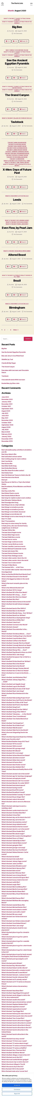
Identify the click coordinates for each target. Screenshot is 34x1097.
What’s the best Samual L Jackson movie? (16, 975)
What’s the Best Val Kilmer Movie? (13, 1052)
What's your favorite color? (11, 739)
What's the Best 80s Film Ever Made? (14, 597)
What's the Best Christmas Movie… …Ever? (16, 634)
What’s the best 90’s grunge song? (17, 220)
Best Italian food (7, 473)
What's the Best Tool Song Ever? (13, 723)
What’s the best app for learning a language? (17, 776)
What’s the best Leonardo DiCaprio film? (15, 877)
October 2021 (6, 406)
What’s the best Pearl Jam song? (17, 224)
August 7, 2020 (16, 203)
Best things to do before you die (17, 50)
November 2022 (7, 399)
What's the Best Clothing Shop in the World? (16, 636)
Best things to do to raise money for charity (16, 516)
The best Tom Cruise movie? (11, 562)
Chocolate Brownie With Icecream (13, 380)
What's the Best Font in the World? (13, 666)
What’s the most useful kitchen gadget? (15, 1059)
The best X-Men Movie (17, 159)
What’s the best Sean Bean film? (12, 990)
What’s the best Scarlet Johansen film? (15, 977)
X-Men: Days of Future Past (17, 171)
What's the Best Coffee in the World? (14, 640)
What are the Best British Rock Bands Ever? (16, 574)
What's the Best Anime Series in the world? (16, 601)
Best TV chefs (6, 519)
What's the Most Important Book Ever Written (17, 737)
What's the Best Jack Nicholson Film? (14, 677)
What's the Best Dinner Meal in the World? (16, 647)
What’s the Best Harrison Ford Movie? (14, 850)
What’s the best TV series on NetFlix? (14, 1048)
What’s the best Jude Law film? (12, 863)
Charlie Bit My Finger (9, 363)
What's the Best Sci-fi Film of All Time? (17, 160)
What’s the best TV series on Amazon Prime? (17, 1045)
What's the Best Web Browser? (12, 728)
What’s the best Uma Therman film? (14, 1050)
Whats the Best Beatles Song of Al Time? (15, 741)
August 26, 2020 (22, 284)
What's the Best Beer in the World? (13, 611)
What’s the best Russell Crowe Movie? (14, 972)
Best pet (4, 480)
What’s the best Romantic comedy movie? (16, 970)
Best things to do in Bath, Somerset (13, 512)
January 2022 (6, 401)
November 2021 (7, 404)
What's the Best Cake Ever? (11, 622)
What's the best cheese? (10, 627)
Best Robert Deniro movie (10, 493)
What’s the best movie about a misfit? (14, 909)
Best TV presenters (8, 521)
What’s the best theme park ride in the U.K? (16, 1013)
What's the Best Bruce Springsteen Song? (16, 618)
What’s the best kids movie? (11, 870)
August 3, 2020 (16, 126)
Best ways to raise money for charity (14, 523)
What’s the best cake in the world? (13, 799)
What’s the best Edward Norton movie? (15, 826)
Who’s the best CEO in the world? (13, 1069)
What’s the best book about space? (13, 785)
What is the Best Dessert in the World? (15, 576)
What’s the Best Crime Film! (11, 815)
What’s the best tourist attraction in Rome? (16, 1025)
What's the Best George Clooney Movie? (15, 668)
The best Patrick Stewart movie (17, 155)
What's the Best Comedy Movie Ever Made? (16, 645)
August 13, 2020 (22, 232)
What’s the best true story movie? (13, 1038)
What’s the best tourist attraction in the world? (17, 22)
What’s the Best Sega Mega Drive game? (17, 251)
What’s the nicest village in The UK (13, 1064)
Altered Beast (17, 255)
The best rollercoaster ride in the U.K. (14, 558)
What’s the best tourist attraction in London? (17, 19)
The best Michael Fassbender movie (17, 153)
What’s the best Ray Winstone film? (14, 965)
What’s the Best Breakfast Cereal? (13, 792)
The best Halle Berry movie (17, 146)
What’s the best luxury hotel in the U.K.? (15, 880)
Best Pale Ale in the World (10, 477)
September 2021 (7, 408)
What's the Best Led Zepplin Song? (13, 684)
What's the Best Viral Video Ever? (13, 725)
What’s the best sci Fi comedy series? (14, 979)
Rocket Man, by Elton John (10, 383)
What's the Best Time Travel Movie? (17, 162)
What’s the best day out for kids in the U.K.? (16, 817)
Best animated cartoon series (12, 456)
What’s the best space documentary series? (17, 1002)
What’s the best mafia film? (11, 882)
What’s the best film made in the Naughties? (16, 836)
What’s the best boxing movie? (12, 787)
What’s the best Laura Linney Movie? (14, 875)
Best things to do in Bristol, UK (12, 514)
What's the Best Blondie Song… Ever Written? (17, 613)
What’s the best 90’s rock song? (17, 222)
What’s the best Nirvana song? (12, 914)
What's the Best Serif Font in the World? (15, 705)
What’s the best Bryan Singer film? (13, 797)
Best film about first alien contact (13, 470)
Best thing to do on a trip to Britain (13, 505)
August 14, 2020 (22, 31)
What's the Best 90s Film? (10, 599)
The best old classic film (10, 551)
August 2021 (6, 411)
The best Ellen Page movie (17, 144)
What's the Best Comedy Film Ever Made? (16, 643)
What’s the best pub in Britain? (12, 963)
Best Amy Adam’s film (9, 454)
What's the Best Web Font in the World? (15, 730)
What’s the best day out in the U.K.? (13, 820)
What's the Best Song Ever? (11, 707)
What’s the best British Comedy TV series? (16, 794)
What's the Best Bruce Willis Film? (13, 620)
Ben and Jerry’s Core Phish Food (13, 356)
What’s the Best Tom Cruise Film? (13, 1018)
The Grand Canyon (17, 95)
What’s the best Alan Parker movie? (14, 764)
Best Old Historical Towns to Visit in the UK (16, 475)
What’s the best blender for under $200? (15, 783)
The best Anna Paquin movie (17, 142)
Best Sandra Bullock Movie (11, 495)
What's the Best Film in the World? (13, 663)
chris (12, 31)
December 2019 (7, 439)
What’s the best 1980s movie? (12, 746)
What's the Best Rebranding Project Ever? (16, 698)
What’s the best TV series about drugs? (15, 1043)
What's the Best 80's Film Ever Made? (14, 592)
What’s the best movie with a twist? (13, 912)
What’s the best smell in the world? (13, 999)
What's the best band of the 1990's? (14, 608)
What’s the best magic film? (11, 884)
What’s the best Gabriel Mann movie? (14, 843)
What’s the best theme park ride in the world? (17, 1016)
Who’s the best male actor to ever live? (15, 1071)
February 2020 (7, 434)
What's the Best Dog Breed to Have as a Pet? (17, 652)
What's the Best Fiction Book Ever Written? (16, 661)
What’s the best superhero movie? (13, 1006)
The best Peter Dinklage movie (17, 157)
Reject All (17, 1093)
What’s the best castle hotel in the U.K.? (15, 810)
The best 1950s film (8, 530)
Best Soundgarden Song (10, 502)
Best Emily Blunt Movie (9, 468)
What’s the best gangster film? (12, 845)
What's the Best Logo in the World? (13, 686)
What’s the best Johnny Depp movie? (14, 861)
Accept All (17, 1085)
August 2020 (6, 427)
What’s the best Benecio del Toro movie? (15, 781)
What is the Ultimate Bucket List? (13, 588)
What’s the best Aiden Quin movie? (13, 760)
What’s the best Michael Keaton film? (14, 907)
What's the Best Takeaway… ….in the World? (16, 714)
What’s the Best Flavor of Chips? (12, 838)
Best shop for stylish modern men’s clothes (16, 498)
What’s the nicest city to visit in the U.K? (15, 1062)
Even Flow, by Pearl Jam (17, 227)
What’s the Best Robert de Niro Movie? (15, 968)
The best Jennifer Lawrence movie (17, 151)
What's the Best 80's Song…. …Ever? (14, 595)
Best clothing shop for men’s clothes (14, 459)
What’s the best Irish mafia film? (12, 859)
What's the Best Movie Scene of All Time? (16, 689)
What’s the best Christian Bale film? (14, 813)
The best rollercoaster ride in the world (15, 560)
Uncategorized (7, 572)
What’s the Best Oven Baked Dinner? (14, 923)
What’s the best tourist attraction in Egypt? (17, 52)
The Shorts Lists (17, 3)
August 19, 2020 (22, 176)
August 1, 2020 (16, 259)
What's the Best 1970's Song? (12, 590)
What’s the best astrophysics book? (14, 778)
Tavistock (17, 122)
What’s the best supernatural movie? (14, 1009)
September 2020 (7, 425)
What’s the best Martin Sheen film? (13, 891)
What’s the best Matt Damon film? (13, 898)
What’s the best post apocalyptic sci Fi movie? (17, 165)
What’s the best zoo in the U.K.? (12, 1057)
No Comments (18, 33)
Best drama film (7, 463)
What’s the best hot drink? (10, 856)
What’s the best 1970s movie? (12, 744)
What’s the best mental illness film (13, 905)
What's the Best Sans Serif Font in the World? (17, 700)
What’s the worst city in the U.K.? (17, 196)
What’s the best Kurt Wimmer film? (13, 873)
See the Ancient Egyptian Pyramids (17, 62)
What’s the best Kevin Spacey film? (13, 868)
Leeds (17, 199)
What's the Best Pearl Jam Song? (13, 691)
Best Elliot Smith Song (9, 466)
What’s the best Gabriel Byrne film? (13, 840)
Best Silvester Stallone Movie (11, 500)
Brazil (17, 280)
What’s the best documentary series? (14, 822)
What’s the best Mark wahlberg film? (14, 887)
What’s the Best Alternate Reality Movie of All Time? (17, 276)
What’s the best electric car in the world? (15, 829)
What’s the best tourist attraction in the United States (17, 87)
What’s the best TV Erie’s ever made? (14, 1041)
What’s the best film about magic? (13, 833)
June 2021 (5, 415)
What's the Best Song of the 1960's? (14, 712)
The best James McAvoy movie (17, 149)
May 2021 (5, 418)
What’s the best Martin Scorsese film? (14, 889)
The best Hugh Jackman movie (17, 148)
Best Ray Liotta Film (8, 491)
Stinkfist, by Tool (7, 359)
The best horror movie (9, 539)
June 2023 (5, 397)
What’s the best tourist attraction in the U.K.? (17, 1027)
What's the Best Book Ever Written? (14, 615)
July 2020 (5, 429)
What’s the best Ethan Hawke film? (13, 831)
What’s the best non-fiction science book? (16, 921)
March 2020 (6, 432)
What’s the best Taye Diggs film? (13, 1011)
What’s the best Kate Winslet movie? (14, 866)
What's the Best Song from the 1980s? (15, 709)
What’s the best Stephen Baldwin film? (15, 1004)
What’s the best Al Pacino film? (12, 762)
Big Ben (17, 27)
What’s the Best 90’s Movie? (11, 751)
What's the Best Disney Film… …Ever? (14, 650)
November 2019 (7, 441)
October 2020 (6, 422)
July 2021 (5, 413)
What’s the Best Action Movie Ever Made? (16, 755)
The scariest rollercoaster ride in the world (16, 569)
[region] (17, 1085)
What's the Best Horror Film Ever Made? (15, 670)
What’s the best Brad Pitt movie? (13, 790)
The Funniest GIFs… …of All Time (12, 567)
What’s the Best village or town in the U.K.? (17, 118)
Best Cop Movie (7, 461)
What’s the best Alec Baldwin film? (13, 767)
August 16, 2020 (22, 99)
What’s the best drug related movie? (14, 824)
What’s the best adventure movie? (13, 758)
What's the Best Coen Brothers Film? (14, 638)
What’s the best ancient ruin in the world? (16, 774)
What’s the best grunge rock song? (13, 847)
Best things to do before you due (13, 509)
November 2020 (7, 420)
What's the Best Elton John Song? (13, 654)
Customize (17, 1089)
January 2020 (6, 436)
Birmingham (17, 307)
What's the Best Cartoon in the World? (14, 624)
